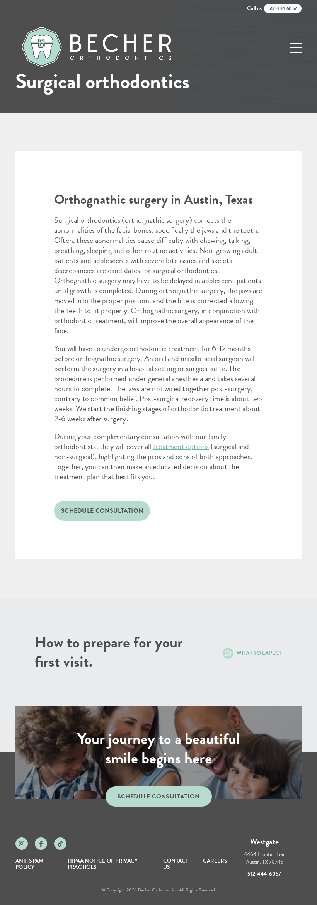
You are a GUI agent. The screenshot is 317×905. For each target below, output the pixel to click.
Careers (215, 861)
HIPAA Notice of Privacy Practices (103, 864)
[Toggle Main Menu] (296, 48)
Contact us (176, 864)
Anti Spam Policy (29, 864)
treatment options (181, 446)
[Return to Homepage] (96, 47)
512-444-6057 (264, 874)
